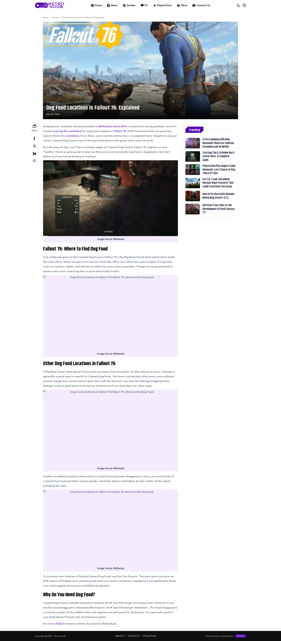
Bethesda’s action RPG (113, 126)
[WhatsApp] (34, 161)
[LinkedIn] (34, 153)
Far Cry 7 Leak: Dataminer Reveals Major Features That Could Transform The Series (218, 183)
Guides (131, 5)
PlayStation (164, 5)
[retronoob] (49, 5)
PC (146, 5)
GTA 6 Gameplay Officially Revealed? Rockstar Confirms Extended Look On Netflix (218, 143)
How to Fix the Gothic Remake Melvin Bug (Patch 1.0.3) (218, 196)
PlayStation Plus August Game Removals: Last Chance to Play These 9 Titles (218, 170)
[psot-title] (192, 143)
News (114, 5)
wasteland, (73, 135)
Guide (55, 17)
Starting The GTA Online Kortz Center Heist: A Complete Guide (218, 156)
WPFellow (240, 636)
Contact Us (203, 5)
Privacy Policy (150, 635)
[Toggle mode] (239, 5)
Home (98, 5)
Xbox (184, 5)
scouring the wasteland (66, 131)
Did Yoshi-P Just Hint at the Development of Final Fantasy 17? (218, 209)
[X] (34, 146)
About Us (119, 635)
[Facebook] (34, 139)
